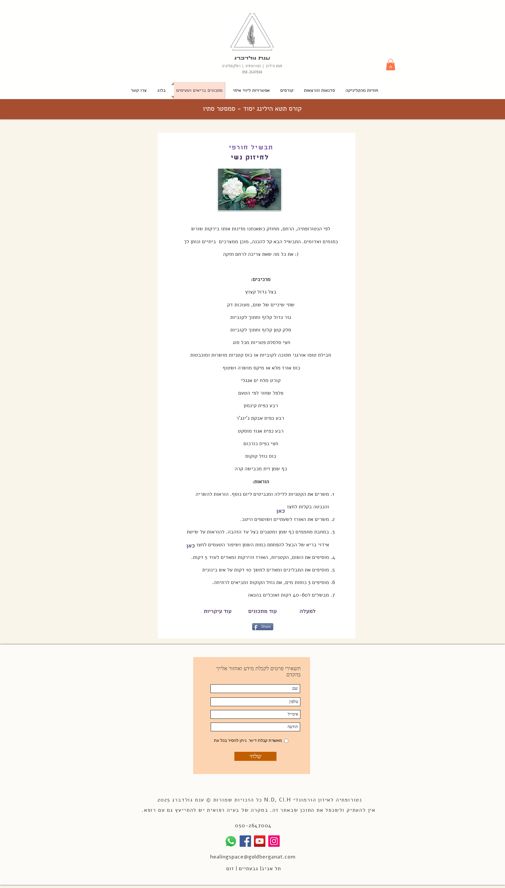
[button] (390, 64)
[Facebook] (245, 841)
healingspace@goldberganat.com (252, 856)
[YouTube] (259, 841)
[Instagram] (274, 841)
